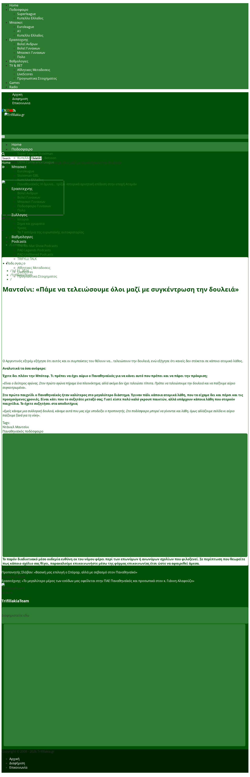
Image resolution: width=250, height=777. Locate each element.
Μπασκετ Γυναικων (31, 52)
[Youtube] (11, 110)
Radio (13, 87)
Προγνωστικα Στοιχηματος (37, 78)
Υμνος (21, 228)
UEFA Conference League (35, 162)
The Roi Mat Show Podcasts (37, 246)
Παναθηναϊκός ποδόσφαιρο (23, 431)
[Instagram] (8, 110)
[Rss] (14, 110)
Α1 (19, 31)
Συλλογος (19, 214)
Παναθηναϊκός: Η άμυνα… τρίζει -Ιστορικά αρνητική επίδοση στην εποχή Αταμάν (77, 184)
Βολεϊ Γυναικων (28, 48)
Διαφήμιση (17, 763)
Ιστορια (23, 219)
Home (13, 5)
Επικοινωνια (21, 103)
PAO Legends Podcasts (34, 250)
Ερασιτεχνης (18, 40)
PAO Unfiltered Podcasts (35, 254)
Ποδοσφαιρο (18, 9)
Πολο (21, 57)
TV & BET (15, 65)
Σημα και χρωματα (31, 223)
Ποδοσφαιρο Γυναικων (34, 206)
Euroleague (25, 27)
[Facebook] (3, 110)
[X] (5, 110)
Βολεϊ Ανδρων (27, 44)
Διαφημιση (20, 99)
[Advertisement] (75, 125)
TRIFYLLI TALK (27, 259)
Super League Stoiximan (35, 153)
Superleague (26, 14)
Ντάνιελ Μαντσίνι (16, 427)
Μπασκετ (16, 22)
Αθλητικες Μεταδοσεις (33, 70)
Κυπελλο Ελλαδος (30, 18)
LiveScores (25, 74)
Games (14, 83)
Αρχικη (17, 94)
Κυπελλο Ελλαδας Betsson (36, 158)
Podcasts (19, 241)
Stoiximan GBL (28, 175)
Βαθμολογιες (18, 61)
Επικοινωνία (18, 767)
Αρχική (14, 759)
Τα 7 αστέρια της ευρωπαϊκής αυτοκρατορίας (50, 232)
